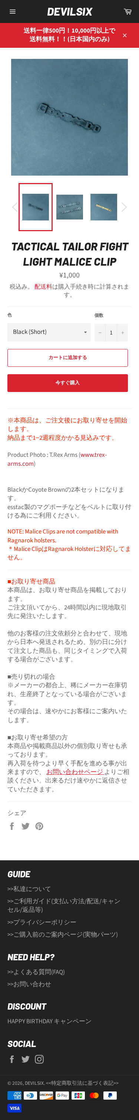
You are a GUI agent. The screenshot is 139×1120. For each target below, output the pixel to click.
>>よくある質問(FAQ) (36, 972)
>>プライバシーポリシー (41, 922)
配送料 (43, 287)
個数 (99, 316)
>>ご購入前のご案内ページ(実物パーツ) (62, 934)
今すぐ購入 (68, 382)
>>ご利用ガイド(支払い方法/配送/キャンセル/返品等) (63, 905)
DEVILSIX (69, 11)
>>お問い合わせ (29, 984)
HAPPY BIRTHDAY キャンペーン (49, 1021)
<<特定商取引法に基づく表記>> (82, 1083)
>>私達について (29, 889)
